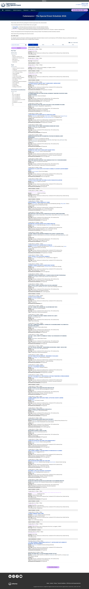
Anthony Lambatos (35, 151)
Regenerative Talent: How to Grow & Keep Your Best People (41, 150)
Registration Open (32, 50)
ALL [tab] (33, 44)
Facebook (17, 576)
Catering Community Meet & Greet (36, 513)
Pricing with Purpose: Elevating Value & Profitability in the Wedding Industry (46, 480)
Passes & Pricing (14, 53)
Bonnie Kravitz (52, 462)
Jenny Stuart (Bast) (35, 367)
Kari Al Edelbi (37, 421)
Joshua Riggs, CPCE (35, 357)
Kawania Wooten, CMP (36, 482)
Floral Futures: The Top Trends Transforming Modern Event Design (43, 126)
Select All (12, 52)
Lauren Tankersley (35, 389)
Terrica (33, 317)
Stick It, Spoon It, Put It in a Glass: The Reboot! (39, 256)
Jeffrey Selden (63, 203)
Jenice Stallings (35, 127)
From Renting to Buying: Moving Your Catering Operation (41, 223)
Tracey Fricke (34, 308)
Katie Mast (50, 139)
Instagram (13, 576)
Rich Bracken (34, 493)
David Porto (34, 225)
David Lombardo (35, 377)
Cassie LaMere (35, 327)
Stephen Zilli (51, 246)
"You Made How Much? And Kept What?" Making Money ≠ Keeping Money (44, 83)
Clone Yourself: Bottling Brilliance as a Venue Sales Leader (41, 114)
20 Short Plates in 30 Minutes (35, 297)
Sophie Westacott (51, 420)
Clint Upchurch (36, 138)
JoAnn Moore (45, 286)
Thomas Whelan (48, 214)
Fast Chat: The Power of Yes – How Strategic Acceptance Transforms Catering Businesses (48, 376)
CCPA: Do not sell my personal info (73, 583)
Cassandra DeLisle (48, 266)
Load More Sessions (53, 567)
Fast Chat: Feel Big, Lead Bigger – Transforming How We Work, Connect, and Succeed (47, 347)
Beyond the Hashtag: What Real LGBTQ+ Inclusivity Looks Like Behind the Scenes (46, 104)
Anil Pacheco (47, 235)
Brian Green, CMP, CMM (36, 348)
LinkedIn (10, 576)
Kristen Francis (60, 214)
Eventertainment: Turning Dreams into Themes (39, 202)
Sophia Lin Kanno (35, 214)
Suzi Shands (34, 246)
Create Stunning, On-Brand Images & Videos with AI (40, 409)
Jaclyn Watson (34, 338)
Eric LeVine (34, 257)
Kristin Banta (34, 431)
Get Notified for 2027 (78, 10)
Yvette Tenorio (48, 116)
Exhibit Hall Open (32, 504)
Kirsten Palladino (35, 106)
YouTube (20, 576)
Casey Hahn (34, 116)
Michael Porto (48, 225)
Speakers (19, 47)
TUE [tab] (53, 44)
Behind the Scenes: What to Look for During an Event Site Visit (42, 553)
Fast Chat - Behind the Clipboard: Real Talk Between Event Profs (42, 307)
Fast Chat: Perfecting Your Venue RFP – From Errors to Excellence (43, 356)
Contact (51, 583)
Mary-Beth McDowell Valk (48, 117)
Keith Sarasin (34, 181)
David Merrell (35, 235)
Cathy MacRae (34, 95)
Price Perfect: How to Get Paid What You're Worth (39, 470)
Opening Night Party (33, 525)
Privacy (55, 583)
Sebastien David (48, 276)
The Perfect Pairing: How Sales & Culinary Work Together (41, 265)
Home (48, 583)
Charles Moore (35, 286)
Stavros (33, 400)
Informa (44, 0)
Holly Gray (34, 420)
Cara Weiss (34, 554)
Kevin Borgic (34, 544)
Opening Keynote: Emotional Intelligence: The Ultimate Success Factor (44, 492)
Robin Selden (34, 203)
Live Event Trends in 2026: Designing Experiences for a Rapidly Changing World (46, 233)
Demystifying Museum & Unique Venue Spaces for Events (40, 419)
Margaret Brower (63, 116)
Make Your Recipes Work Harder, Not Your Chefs (39, 460)
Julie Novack (61, 139)
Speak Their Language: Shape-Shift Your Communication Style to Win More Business (47, 160)
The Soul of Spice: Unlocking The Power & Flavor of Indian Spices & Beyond (45, 180)
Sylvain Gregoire (35, 276)
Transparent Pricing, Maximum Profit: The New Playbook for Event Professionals (47, 275)
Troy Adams (34, 161)
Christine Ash (51, 554)
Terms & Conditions (61, 583)
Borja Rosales (34, 84)
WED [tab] (63, 44)
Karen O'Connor (35, 462)
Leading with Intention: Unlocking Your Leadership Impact (41, 440)
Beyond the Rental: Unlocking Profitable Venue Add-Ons (41, 387)
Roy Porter (34, 451)
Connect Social (31, 66)
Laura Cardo (34, 139)
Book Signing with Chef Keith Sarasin (36, 191)
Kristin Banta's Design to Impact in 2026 (37, 430)
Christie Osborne (34, 141)
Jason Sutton (34, 298)
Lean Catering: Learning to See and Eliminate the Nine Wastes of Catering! (45, 450)
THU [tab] (73, 44)
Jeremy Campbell (35, 171)
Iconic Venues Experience (33, 59)
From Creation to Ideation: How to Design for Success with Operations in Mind (46, 213)
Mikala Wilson (63, 235)
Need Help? (75, 42)
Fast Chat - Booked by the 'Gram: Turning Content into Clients (42, 315)
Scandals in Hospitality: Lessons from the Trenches (40, 245)
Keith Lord (34, 266)
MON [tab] (43, 44)
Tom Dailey (35, 514)
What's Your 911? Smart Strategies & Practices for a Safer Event (42, 285)
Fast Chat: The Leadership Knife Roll (36, 366)
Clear (16, 52)
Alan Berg (34, 472)
